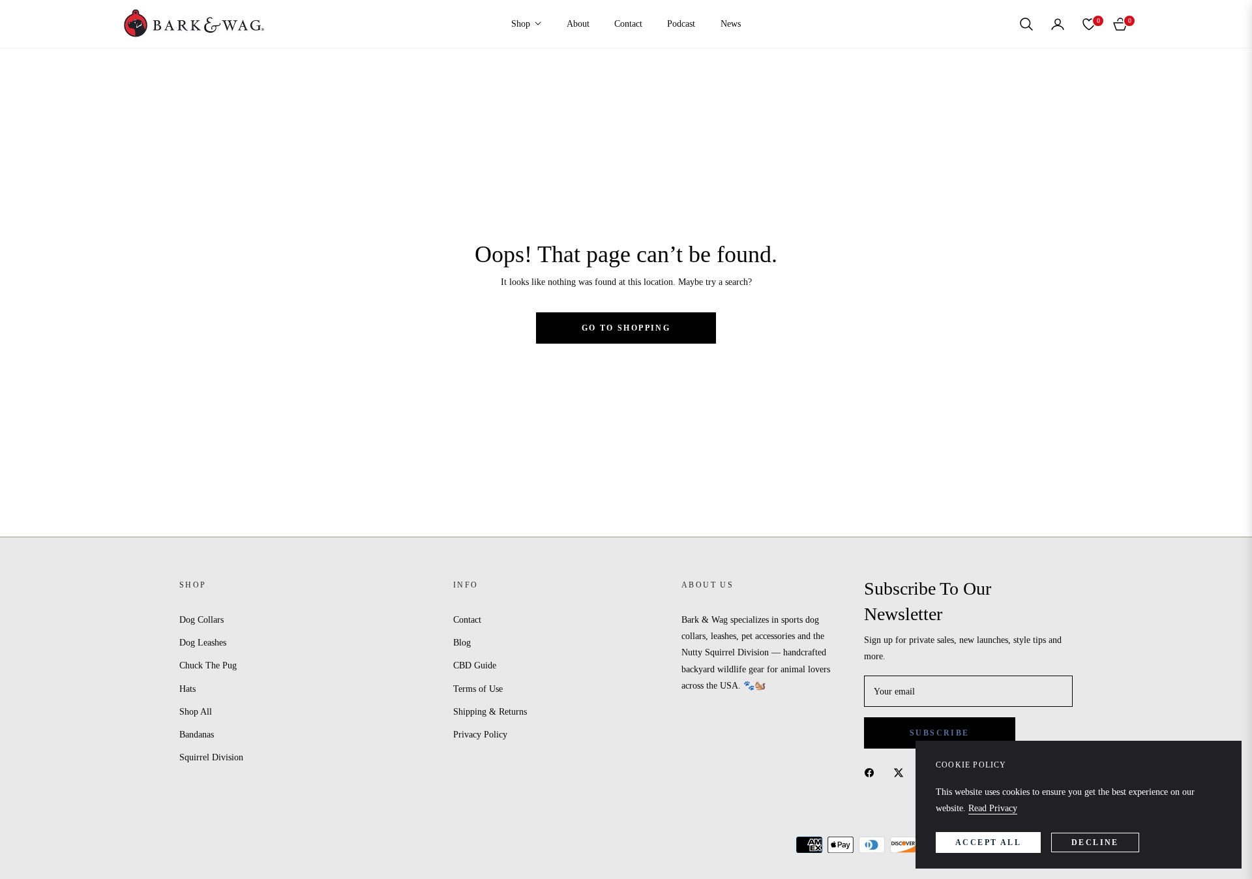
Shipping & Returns (490, 712)
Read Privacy (992, 808)
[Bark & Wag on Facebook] (872, 772)
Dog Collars (201, 620)
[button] (1026, 24)
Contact (467, 620)
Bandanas (196, 734)
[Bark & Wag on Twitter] (901, 772)
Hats (187, 689)
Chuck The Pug (208, 665)
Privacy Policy (480, 734)
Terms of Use (478, 689)
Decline (1095, 842)
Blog (462, 643)
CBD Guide (474, 665)
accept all (988, 842)
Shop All (195, 712)
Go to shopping (626, 328)
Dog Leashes (202, 643)
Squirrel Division (211, 757)
